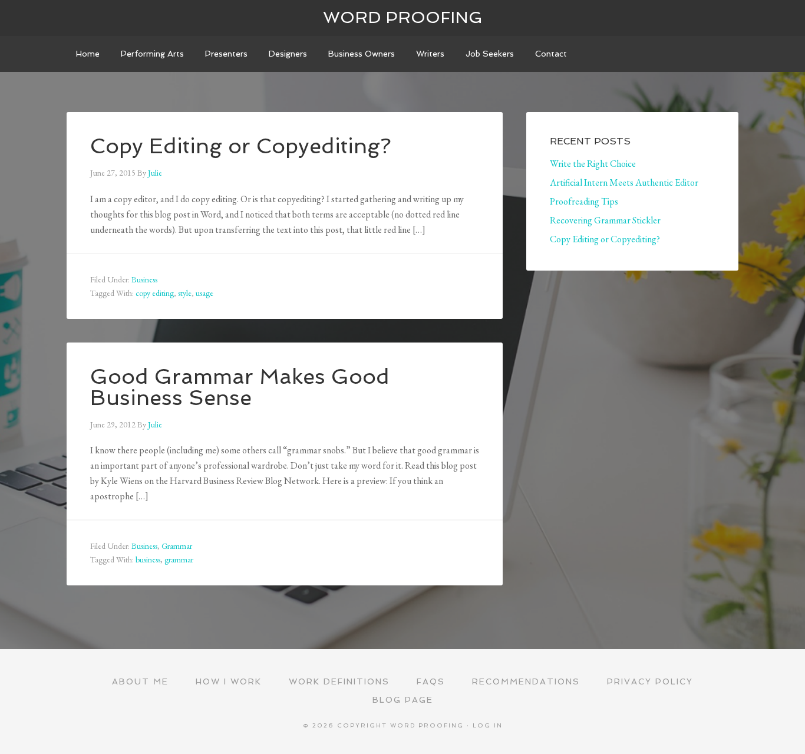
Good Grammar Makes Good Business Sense (240, 387)
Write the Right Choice (593, 163)
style (185, 293)
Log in (488, 725)
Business (144, 279)
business (148, 559)
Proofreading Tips (584, 201)
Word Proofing (403, 17)
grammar (178, 559)
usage (204, 293)
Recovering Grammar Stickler (605, 220)
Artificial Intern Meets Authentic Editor (624, 182)
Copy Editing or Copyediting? (240, 146)
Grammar (176, 546)
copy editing (155, 293)
